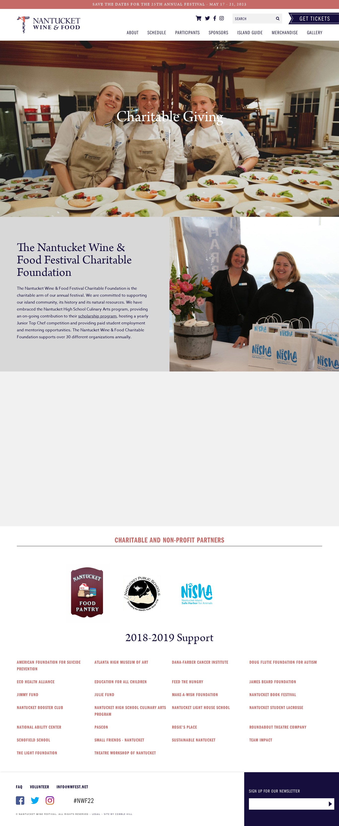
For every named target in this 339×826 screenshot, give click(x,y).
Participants (187, 32)
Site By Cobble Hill (118, 814)
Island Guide (250, 32)
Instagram (49, 800)
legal (96, 814)
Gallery (314, 32)
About (132, 32)
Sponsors (218, 32)
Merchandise (285, 32)
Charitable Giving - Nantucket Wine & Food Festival (48, 25)
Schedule (156, 32)
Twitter (34, 800)
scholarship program (97, 316)
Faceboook (19, 800)
